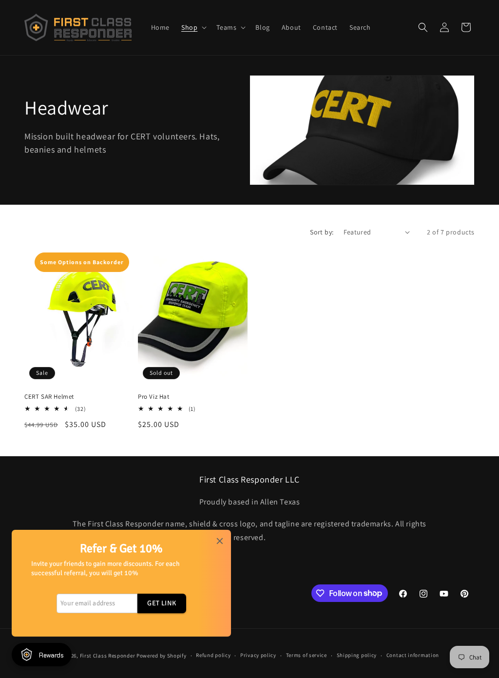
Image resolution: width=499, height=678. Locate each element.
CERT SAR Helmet (49, 397)
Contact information (412, 655)
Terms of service (306, 655)
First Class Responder (107, 655)
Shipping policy (357, 655)
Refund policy (213, 655)
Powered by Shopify (161, 655)
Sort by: (321, 232)
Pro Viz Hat (154, 397)
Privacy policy (258, 655)
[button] (193, 27)
